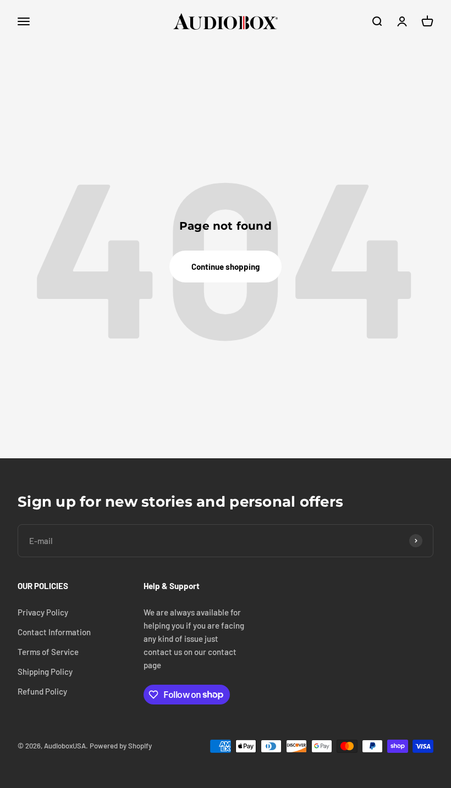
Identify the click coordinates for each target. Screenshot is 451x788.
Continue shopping (225, 266)
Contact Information (54, 632)
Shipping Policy (45, 671)
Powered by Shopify (121, 745)
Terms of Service (48, 652)
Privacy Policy (43, 612)
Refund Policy (42, 691)
